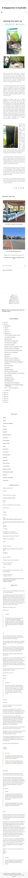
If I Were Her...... (8, 363)
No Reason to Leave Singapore (11, 358)
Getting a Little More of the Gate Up (12, 360)
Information (5, 449)
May (6, 327)
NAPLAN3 (5, 460)
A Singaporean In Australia (14, 8)
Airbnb (4, 417)
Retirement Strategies (8, 471)
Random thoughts (7, 469)
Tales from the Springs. (8, 477)
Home (4, 446)
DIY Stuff (5, 432)
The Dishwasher (8, 375)
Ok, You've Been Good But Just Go (12, 335)
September (7, 325)
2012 (5, 400)
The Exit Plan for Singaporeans (11, 340)
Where (10, 303)
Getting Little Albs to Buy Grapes (14, 224)
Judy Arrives (7, 367)
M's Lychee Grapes (8, 365)
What (10, 301)
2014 (5, 396)
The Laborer (5, 480)
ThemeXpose (11, 874)
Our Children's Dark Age (9, 337)
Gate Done (6, 356)
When (10, 300)
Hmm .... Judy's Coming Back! (11, 387)
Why (12, 296)
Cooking (5, 429)
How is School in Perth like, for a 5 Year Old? (14, 373)
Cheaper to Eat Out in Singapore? (11, 348)
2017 (5, 324)
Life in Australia (6, 454)
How (11, 299)
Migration (5, 457)
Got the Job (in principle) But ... (14, 251)
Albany (4, 420)
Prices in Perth (6, 466)
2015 (5, 394)
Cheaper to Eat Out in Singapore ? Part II (13, 346)
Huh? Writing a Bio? (8, 380)
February (7, 333)
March (6, 331)
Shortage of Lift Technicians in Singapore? (13, 361)
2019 (5, 322)
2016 (5, 392)
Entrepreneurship (7, 434)
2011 (5, 402)
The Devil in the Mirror (9, 344)
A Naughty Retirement (9, 379)
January (7, 390)
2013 (5, 398)
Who (13, 295)
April (6, 329)
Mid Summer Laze (8, 377)
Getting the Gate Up (8, 369)
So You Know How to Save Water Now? (13, 350)
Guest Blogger (6, 440)
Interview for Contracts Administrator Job (14, 258)
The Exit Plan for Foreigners (10, 342)
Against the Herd (8, 339)
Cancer (4, 426)
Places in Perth (6, 463)
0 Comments (20, 24)
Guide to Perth (6, 443)
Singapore (5, 474)
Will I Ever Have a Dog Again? (11, 352)
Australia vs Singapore (8, 423)
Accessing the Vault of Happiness (11, 382)
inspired (14, 297)
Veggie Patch (7, 354)
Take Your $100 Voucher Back (11, 371)
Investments (6, 451)
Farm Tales (5, 437)
